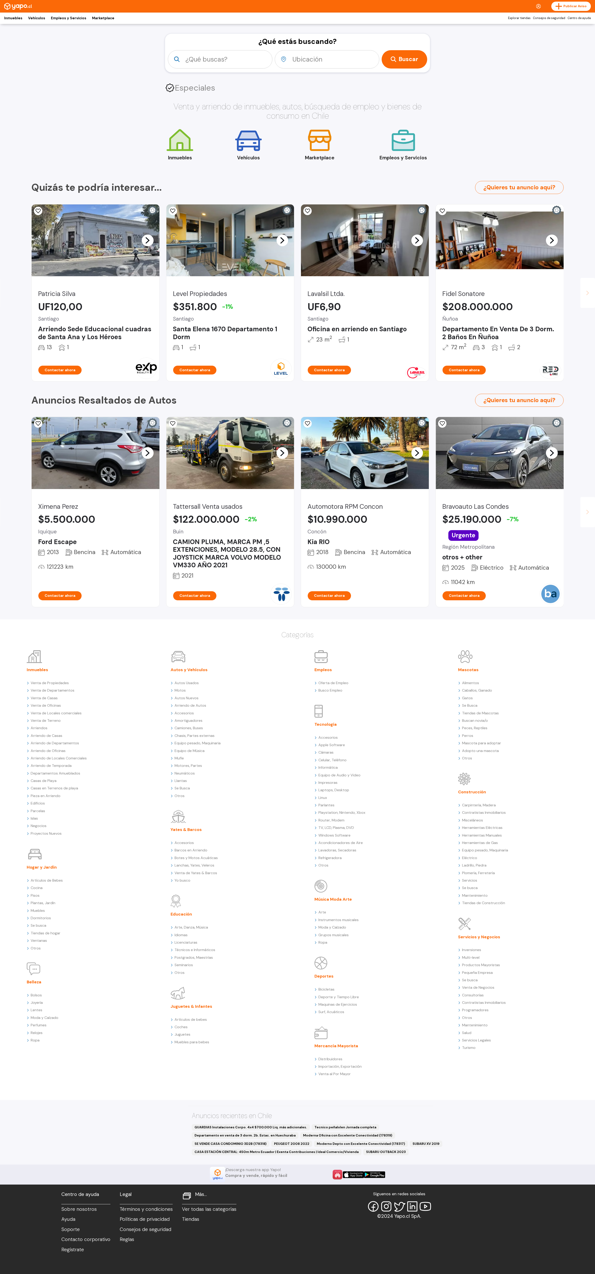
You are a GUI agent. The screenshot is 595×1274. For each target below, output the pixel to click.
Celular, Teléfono (332, 760)
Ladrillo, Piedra (474, 865)
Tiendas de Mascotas (480, 713)
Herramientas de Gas (480, 842)
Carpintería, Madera (479, 805)
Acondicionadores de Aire (340, 842)
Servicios (469, 880)
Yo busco (182, 880)
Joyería (37, 1002)
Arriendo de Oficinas (48, 750)
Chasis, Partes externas (195, 735)
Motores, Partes (188, 765)
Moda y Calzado (44, 1017)
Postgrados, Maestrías (194, 957)
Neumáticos (185, 773)
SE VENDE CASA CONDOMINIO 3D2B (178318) (231, 1144)
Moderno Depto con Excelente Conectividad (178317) (361, 1144)
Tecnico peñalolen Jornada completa (345, 1127)
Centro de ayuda (579, 18)
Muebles (38, 910)
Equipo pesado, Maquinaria (198, 743)
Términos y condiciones (146, 1209)
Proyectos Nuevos (46, 833)
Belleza (34, 982)
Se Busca (182, 788)
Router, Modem (331, 820)
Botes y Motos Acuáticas (196, 857)
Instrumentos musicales (338, 919)
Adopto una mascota (480, 750)
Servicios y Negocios (479, 937)
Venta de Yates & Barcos (196, 872)
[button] (147, 240)
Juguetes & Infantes (191, 1006)
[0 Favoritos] (307, 211)
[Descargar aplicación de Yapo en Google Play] (374, 1174)
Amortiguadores (188, 720)
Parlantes (326, 805)
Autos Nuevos (186, 698)
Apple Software (331, 744)
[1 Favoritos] (38, 423)
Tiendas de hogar (45, 933)
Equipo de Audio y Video (339, 775)
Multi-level (470, 957)
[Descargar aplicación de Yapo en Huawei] (337, 1174)
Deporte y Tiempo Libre (338, 997)
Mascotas (468, 670)
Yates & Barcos (186, 829)
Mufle (179, 758)
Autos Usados (187, 682)
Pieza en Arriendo (45, 795)
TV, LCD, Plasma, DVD (336, 827)
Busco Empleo (330, 690)
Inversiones (471, 949)
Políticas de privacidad (145, 1219)
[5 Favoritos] (38, 211)
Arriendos (39, 728)
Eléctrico (469, 857)
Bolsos (36, 995)
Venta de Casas (44, 698)
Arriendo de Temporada (51, 765)
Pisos (35, 895)
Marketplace (103, 18)
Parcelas (38, 810)
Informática (328, 767)
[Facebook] (373, 1206)
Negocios (38, 825)
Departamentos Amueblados (55, 773)
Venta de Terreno (46, 720)
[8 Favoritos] (442, 211)
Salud (466, 1032)
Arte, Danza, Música (191, 927)
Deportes (324, 976)
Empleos (323, 670)
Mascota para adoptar (481, 743)
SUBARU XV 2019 (426, 1144)
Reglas (127, 1239)
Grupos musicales (333, 935)
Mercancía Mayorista (336, 1046)
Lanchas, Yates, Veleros (194, 865)
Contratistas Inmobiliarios (484, 812)
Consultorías (473, 995)
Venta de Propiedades (50, 682)
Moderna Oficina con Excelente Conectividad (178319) (347, 1135)
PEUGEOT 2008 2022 (291, 1144)
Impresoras (327, 782)
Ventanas (39, 940)
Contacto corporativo (85, 1239)
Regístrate (72, 1249)
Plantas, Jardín (43, 902)
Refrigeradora (330, 857)
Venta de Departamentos (52, 690)
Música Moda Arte (333, 899)
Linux (322, 797)
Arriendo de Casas (46, 735)
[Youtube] (425, 1206)
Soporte (70, 1229)
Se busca (38, 925)
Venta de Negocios (478, 987)
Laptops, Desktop (333, 790)
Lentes (36, 1010)
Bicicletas (326, 989)
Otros (36, 948)
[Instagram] (386, 1206)
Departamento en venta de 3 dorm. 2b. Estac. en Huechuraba (245, 1135)
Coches (181, 1026)
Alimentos (470, 682)
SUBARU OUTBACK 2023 (386, 1152)
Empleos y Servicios (68, 18)
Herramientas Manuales (482, 835)
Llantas (181, 780)
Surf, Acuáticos (331, 1011)
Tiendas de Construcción (483, 902)
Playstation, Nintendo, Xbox (341, 812)
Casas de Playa (43, 780)
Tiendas (190, 1219)
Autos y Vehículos (189, 670)
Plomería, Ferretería (478, 872)
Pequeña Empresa (477, 972)
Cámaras (326, 752)
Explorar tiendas (519, 18)
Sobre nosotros (79, 1209)
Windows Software (334, 835)
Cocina (37, 887)
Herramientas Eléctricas (482, 827)
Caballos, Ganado (477, 690)
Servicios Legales (476, 1040)
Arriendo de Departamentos (55, 743)
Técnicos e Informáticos (195, 949)
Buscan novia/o (475, 720)
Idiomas (181, 935)
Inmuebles (13, 18)
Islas (34, 818)
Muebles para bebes (192, 1042)
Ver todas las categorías (209, 1209)
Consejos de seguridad (549, 18)
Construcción (472, 792)
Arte (322, 912)
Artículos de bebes (191, 1019)
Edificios (38, 803)
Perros (467, 735)
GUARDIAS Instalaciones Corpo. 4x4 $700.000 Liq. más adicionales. (251, 1127)
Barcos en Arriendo (191, 850)
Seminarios (184, 964)
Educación (181, 914)
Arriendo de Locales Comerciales (59, 758)
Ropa (35, 1040)
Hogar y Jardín (42, 867)
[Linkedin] (412, 1206)
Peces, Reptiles (474, 728)
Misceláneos (472, 820)
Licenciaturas (186, 942)
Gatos (467, 698)
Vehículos (36, 18)
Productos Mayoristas (481, 964)
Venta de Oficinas (46, 705)
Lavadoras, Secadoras (337, 850)
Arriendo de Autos (190, 705)
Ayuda (68, 1219)
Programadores (475, 1010)
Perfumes (38, 1025)
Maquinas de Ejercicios (337, 1004)
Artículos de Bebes (47, 880)
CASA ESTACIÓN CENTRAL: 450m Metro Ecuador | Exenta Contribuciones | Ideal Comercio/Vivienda (277, 1152)
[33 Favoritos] (173, 211)
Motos (180, 690)
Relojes (37, 1032)
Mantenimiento (475, 895)
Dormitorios (41, 918)
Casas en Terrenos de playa (54, 788)
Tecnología (325, 724)
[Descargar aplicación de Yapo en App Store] (353, 1174)
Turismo (469, 1047)
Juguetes (182, 1034)
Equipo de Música (190, 750)
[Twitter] (399, 1206)
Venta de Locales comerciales (56, 713)
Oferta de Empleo (333, 682)
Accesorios (184, 713)
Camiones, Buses (189, 728)
